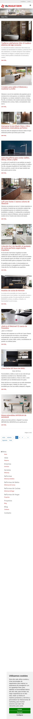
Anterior (9, 437)
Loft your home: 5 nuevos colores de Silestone (15, 202)
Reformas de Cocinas (9, 485)
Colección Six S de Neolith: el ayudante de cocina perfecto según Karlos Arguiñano (16, 248)
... (25, 437)
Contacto (6, 509)
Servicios (6, 466)
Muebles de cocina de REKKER (12, 291)
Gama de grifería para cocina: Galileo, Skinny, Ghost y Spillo (15, 159)
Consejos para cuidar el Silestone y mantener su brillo (14, 88)
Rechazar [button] (20, 712)
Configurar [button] (20, 715)
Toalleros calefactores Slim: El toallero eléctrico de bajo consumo (16, 44)
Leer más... (4, 60)
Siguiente (4, 440)
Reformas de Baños (9, 478)
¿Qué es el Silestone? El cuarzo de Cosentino (14, 327)
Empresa (6, 460)
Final (10, 440)
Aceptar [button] (20, 709)
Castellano (23, 1)
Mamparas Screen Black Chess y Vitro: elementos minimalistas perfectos (15, 127)
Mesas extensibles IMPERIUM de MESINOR (13, 416)
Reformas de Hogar (9, 491)
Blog (5, 503)
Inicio (2, 17)
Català (28, 1)
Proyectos (7, 497)
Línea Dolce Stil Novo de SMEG (13, 368)
